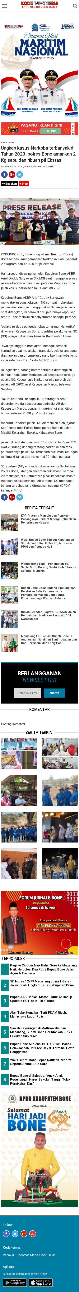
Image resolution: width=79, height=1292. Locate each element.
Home (4, 142)
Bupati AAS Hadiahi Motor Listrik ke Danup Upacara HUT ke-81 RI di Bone (41, 999)
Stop (24, 183)
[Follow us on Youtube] (32, 1233)
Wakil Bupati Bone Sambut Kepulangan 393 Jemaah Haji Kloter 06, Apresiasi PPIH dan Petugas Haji (47, 543)
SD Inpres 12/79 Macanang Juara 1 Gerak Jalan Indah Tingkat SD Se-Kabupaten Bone (42, 983)
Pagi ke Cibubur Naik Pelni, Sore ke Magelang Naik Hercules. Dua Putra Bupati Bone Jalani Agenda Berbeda (43, 969)
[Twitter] (19, 174)
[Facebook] (4, 174)
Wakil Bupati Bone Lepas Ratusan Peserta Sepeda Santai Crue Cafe (41, 1062)
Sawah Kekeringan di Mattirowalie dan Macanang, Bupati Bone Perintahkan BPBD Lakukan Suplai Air (41, 1032)
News (11, 142)
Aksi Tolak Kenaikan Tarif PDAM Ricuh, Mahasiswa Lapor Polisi (38, 1014)
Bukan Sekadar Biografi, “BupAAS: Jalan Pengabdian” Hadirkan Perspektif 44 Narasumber (48, 615)
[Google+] (12, 174)
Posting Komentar (13, 724)
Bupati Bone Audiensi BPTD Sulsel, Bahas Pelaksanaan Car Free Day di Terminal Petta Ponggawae (42, 1048)
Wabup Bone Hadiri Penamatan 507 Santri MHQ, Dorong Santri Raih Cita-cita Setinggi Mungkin (48, 567)
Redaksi (8, 1255)
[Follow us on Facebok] (6, 1233)
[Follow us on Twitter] (15, 1233)
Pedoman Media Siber (31, 1255)
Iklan (52, 1255)
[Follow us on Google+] (24, 1233)
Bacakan (11, 183)
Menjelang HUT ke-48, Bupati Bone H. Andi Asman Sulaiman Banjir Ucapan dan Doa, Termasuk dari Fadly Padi (49, 639)
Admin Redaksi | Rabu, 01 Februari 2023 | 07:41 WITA (27, 166)
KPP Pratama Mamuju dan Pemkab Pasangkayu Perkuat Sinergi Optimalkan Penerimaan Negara (48, 519)
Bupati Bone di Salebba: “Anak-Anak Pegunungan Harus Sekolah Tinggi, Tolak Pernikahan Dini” (40, 1079)
